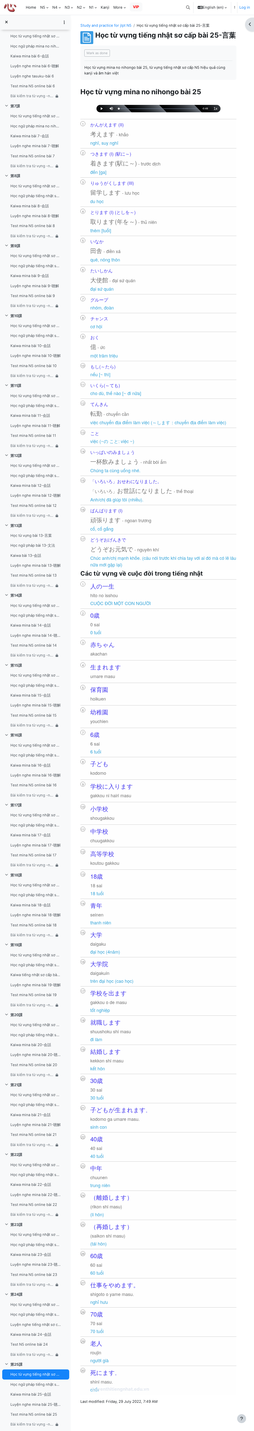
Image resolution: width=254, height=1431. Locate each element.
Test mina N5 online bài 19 (33, 995)
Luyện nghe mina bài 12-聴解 (35, 495)
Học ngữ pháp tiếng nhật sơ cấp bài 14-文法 (35, 615)
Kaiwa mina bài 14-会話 (30, 625)
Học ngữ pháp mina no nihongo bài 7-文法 (35, 126)
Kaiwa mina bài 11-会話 (30, 415)
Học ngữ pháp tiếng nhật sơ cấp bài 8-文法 (35, 196)
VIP (136, 7)
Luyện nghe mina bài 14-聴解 (35, 635)
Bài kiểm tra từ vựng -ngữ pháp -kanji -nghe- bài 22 (32, 1214)
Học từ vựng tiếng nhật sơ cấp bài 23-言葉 (35, 1234)
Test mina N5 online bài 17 (33, 855)
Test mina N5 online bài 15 (33, 715)
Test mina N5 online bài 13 (33, 575)
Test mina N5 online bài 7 (32, 156)
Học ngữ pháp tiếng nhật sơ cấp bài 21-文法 (35, 1105)
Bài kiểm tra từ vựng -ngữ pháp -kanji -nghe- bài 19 (32, 1005)
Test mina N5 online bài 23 (33, 1274)
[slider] (158, 108)
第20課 (16, 1015)
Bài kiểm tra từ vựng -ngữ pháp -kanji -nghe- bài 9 (32, 306)
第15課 (16, 665)
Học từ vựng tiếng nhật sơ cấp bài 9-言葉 (35, 256)
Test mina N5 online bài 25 (33, 1414)
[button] (188, 7)
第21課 (16, 1085)
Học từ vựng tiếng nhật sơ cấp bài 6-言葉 (35, 36)
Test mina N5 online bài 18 (33, 925)
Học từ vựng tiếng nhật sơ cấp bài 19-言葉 (35, 955)
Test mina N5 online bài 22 (33, 1204)
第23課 (16, 1224)
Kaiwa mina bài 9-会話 (29, 276)
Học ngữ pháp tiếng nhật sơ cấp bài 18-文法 (35, 895)
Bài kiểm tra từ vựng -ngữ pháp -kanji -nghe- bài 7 (32, 166)
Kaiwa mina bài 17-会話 (30, 835)
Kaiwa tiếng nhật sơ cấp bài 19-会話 (35, 975)
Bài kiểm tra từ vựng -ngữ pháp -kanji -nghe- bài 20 (32, 1075)
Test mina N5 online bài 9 (32, 296)
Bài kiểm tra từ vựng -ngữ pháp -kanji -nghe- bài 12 (32, 515)
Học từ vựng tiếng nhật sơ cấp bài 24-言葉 (35, 1304)
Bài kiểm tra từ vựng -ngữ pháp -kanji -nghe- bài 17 (32, 865)
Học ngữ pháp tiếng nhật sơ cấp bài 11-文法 (35, 405)
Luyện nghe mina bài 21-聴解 (35, 1125)
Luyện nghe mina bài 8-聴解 (34, 216)
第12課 (16, 455)
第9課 (15, 246)
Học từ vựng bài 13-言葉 (31, 535)
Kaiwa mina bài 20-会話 (30, 1045)
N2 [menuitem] (79, 7)
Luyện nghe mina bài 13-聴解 (35, 565)
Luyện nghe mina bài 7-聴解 (34, 146)
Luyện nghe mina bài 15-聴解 (35, 705)
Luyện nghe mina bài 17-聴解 (35, 845)
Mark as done (97, 53)
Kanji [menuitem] (105, 7)
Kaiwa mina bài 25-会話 (30, 1394)
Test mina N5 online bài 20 (33, 1065)
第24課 (16, 1294)
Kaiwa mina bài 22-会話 (30, 1184)
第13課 (16, 525)
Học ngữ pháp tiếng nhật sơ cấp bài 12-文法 (35, 475)
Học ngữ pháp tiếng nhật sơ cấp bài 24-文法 (35, 1314)
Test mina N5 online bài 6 (32, 86)
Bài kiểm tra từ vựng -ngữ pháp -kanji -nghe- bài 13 (32, 585)
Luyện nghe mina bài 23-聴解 (35, 1264)
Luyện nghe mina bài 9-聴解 (34, 286)
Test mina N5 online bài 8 (32, 226)
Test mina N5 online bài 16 (33, 785)
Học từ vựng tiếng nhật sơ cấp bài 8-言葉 (35, 186)
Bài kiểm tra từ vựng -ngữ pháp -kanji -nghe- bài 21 (32, 1145)
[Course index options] (64, 22)
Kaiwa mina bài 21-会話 (30, 1115)
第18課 (16, 875)
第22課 (16, 1154)
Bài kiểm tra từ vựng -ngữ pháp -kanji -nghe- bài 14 (32, 655)
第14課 (16, 595)
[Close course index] (6, 22)
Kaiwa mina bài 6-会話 (29, 56)
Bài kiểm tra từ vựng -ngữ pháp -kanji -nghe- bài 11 (32, 446)
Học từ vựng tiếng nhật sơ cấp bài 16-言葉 (35, 745)
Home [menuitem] (31, 7)
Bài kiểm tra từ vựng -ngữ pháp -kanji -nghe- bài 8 (32, 236)
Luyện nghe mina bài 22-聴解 (35, 1195)
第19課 (16, 945)
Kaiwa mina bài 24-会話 (30, 1334)
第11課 (15, 385)
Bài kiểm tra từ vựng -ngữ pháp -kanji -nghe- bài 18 (32, 935)
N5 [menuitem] (42, 7)
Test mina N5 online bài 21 (33, 1134)
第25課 (16, 1364)
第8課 (15, 176)
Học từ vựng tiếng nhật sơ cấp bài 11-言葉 (35, 396)
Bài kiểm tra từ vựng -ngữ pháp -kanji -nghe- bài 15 (32, 725)
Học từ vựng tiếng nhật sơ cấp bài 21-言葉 (35, 1095)
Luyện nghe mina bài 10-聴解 (35, 355)
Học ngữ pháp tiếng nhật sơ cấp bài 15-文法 (35, 685)
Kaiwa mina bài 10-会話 (30, 346)
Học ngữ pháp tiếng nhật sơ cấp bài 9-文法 (35, 266)
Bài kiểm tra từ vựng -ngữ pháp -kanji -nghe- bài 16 (32, 795)
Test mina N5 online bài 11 (33, 435)
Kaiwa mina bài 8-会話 (29, 206)
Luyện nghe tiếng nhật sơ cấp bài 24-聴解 (35, 1324)
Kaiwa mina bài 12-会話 (30, 485)
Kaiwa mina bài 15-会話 (30, 695)
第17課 (16, 805)
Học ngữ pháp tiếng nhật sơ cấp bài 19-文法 (35, 965)
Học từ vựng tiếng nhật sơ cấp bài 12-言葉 (35, 465)
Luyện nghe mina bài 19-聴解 (35, 985)
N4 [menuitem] (55, 7)
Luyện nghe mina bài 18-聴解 (35, 915)
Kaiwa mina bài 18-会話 (30, 905)
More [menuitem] (118, 7)
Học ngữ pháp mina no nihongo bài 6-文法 (35, 46)
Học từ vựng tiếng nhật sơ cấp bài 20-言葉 (35, 1025)
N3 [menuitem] (67, 7)
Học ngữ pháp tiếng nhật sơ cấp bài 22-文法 (35, 1175)
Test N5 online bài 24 (29, 1344)
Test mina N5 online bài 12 (33, 505)
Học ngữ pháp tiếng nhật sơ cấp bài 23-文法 (35, 1245)
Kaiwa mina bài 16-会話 (30, 765)
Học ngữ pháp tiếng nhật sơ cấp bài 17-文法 (35, 825)
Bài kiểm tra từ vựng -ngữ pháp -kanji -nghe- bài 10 (32, 376)
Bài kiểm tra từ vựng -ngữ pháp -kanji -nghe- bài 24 (32, 1354)
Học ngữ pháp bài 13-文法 (32, 545)
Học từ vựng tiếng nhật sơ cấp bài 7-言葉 (35, 116)
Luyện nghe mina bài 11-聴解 (35, 425)
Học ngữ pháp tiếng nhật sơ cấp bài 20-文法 (35, 1035)
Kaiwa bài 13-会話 (25, 555)
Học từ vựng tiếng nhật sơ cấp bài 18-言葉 (35, 885)
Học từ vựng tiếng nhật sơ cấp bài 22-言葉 (35, 1165)
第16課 (16, 735)
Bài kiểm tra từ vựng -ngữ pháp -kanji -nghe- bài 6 (32, 96)
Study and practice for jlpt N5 (105, 25)
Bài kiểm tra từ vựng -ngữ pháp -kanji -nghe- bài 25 (32, 1424)
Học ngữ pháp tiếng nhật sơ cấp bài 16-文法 (35, 755)
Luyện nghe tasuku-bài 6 (32, 76)
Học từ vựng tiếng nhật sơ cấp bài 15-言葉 (35, 675)
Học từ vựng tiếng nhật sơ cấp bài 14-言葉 (35, 605)
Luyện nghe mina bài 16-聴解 (35, 775)
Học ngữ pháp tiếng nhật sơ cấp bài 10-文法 (35, 335)
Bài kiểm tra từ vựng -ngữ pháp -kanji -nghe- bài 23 (32, 1284)
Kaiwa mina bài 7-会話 (29, 136)
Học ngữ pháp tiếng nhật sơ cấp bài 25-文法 (35, 1384)
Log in (244, 7)
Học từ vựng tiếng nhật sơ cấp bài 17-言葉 (35, 815)
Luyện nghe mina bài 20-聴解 (35, 1055)
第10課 (16, 316)
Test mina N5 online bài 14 (33, 645)
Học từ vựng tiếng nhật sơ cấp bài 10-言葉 (35, 326)
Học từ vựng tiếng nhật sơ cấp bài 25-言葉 (35, 1374)
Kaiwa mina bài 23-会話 (30, 1254)
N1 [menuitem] (91, 7)
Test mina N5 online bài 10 (33, 366)
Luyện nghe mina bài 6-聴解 (34, 66)
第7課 (15, 106)
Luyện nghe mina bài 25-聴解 (35, 1404)
